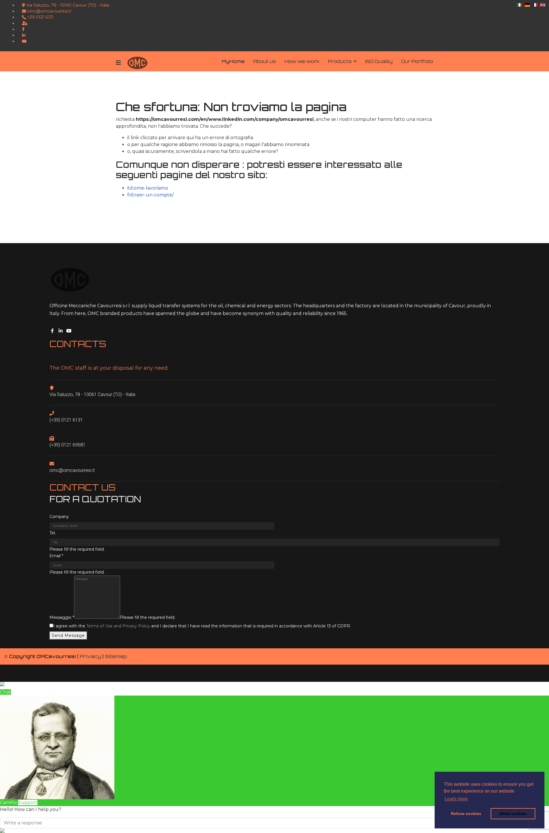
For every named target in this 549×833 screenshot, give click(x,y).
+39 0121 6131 (39, 17)
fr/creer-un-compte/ (150, 195)
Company (59, 516)
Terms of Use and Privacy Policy (118, 626)
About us (264, 61)
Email (56, 555)
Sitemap (116, 656)
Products (340, 61)
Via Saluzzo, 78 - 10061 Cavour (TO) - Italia (67, 5)
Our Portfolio (417, 61)
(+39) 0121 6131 (66, 420)
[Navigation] (118, 62)
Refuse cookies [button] (466, 813)
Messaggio (61, 617)
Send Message (68, 635)
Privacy (90, 656)
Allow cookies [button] (513, 813)
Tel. (52, 532)
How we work (302, 61)
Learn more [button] (456, 798)
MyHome (233, 61)
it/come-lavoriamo (147, 188)
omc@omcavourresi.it (48, 11)
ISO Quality (379, 61)
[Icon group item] (53, 329)
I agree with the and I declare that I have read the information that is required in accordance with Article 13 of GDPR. (202, 626)
